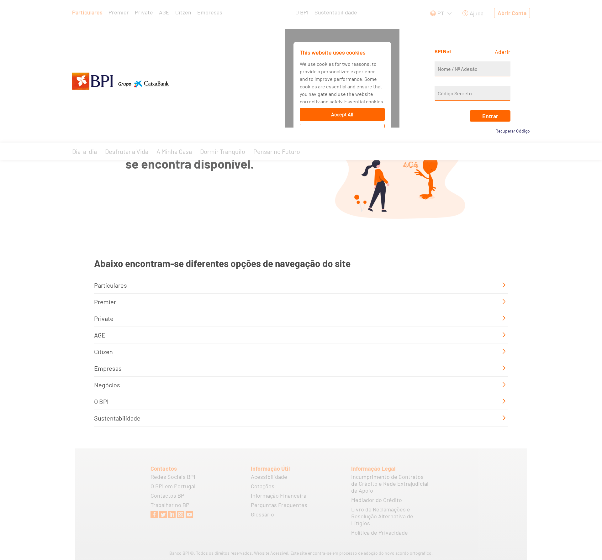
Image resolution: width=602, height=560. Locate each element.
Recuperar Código (512, 130)
